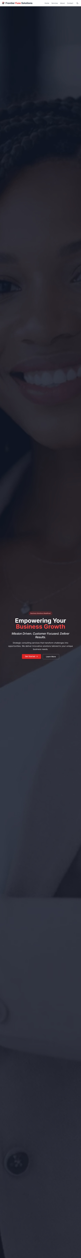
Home (47, 3)
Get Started (30, 656)
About (62, 3)
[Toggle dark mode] (77, 3)
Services (54, 3)
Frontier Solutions (19, 3)
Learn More (51, 657)
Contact (70, 3)
